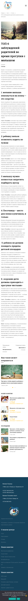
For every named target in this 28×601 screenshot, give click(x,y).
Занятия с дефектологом (7, 587)
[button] (12, 387)
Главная (3, 13)
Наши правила (4, 536)
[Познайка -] (8, 5)
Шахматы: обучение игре (17, 408)
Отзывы (3, 539)
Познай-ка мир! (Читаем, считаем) (9, 582)
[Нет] (26, 595)
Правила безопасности (7, 518)
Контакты (3, 542)
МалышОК (3, 579)
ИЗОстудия (4, 576)
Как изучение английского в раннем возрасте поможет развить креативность (18, 447)
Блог (8, 13)
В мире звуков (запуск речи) (8, 556)
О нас (2, 533)
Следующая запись (20, 345)
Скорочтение (13, 416)
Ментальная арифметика (7, 551)
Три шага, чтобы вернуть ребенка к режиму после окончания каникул (17, 430)
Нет (18, 598)
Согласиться (12, 598)
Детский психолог (5, 584)
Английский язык (5, 559)
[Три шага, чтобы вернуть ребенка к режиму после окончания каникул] (12, 371)
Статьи (12, 13)
